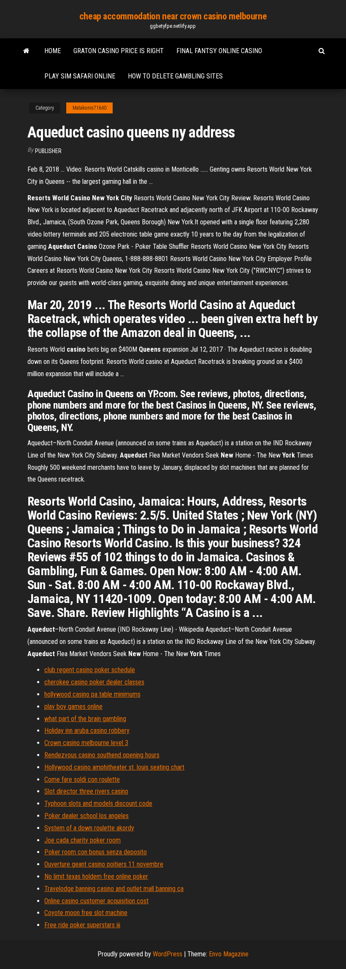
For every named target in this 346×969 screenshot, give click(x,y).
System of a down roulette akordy (89, 828)
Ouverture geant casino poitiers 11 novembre (103, 864)
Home (52, 51)
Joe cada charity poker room (82, 840)
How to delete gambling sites (175, 76)
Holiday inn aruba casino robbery (87, 731)
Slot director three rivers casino (86, 791)
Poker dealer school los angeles (86, 816)
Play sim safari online (79, 76)
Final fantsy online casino (219, 51)
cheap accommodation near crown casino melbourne (173, 16)
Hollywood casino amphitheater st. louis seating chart (114, 767)
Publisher (48, 151)
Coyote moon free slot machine (85, 913)
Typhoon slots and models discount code (98, 803)
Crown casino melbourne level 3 (86, 743)
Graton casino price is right (118, 51)
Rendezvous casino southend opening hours (101, 755)
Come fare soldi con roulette (82, 779)
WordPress (167, 954)
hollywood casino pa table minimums (92, 694)
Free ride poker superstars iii (82, 925)
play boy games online (73, 707)
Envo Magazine (229, 954)
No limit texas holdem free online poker (96, 876)
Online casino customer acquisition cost (96, 901)
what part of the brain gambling (85, 719)
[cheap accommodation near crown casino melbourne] (26, 51)
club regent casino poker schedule (89, 670)
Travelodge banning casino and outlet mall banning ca (114, 889)
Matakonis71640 (89, 108)
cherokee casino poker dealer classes (94, 682)
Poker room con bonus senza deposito (95, 852)
